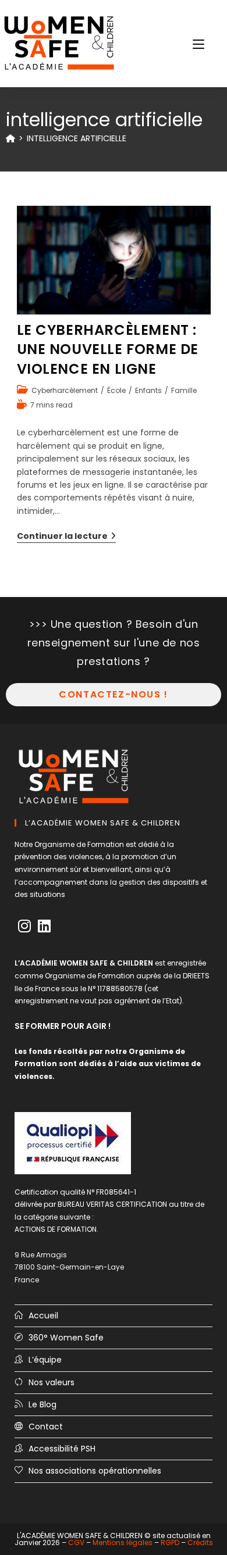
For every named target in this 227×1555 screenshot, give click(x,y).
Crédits (200, 1542)
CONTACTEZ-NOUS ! (113, 694)
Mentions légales (122, 1542)
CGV (76, 1542)
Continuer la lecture (66, 536)
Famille (184, 390)
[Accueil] (10, 138)
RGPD (170, 1542)
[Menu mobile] (198, 43)
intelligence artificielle (76, 138)
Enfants (148, 390)
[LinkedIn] (44, 926)
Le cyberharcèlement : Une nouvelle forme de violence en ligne (108, 349)
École (116, 390)
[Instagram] (24, 926)
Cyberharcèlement (64, 390)
